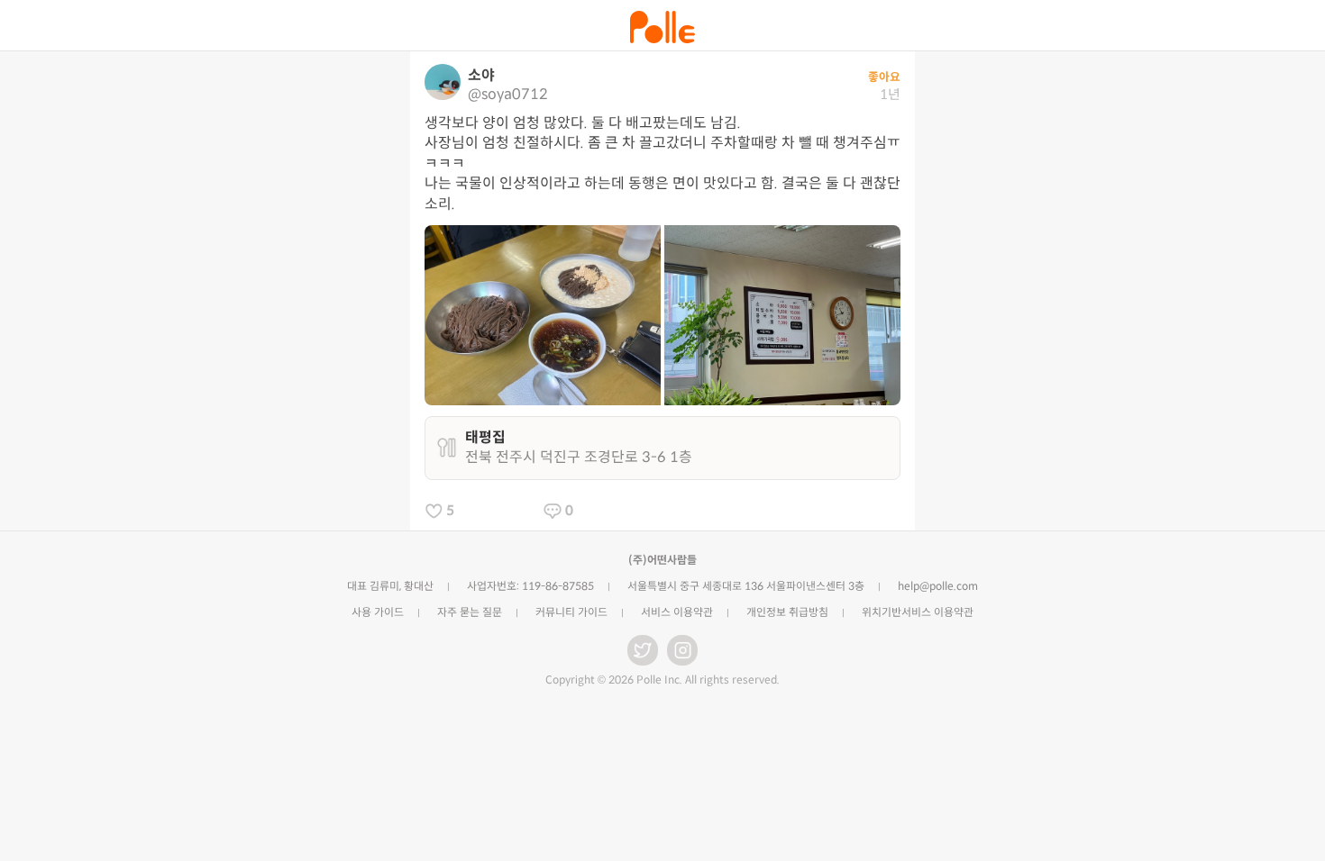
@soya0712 (508, 94)
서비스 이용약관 (677, 612)
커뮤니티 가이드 (571, 612)
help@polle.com (938, 586)
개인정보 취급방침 (787, 612)
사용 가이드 (378, 612)
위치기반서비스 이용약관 (917, 612)
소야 (481, 75)
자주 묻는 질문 (469, 612)
